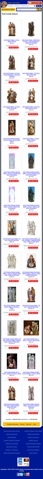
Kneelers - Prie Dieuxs (11, 450)
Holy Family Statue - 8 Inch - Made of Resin (12, 40)
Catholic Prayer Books (12, 443)
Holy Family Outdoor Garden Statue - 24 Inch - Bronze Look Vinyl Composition (31, 173)
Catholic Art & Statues (33, 434)
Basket (39, 6)
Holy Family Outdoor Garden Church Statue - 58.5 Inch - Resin (12, 307)
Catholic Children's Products (12, 440)
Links (34, 424)
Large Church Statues (33, 450)
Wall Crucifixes (33, 453)
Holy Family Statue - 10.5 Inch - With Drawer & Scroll (31, 107)
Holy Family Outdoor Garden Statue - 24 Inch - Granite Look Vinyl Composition (11, 173)
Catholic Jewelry (33, 440)
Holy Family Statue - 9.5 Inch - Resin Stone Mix (11, 107)
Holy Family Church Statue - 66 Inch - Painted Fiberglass (31, 306)
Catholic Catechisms (33, 437)
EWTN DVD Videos (11, 446)
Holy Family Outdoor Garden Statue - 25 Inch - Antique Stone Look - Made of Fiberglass (12, 273)
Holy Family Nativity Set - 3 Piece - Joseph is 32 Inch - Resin (12, 372)
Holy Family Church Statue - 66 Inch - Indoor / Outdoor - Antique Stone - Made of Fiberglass (12, 340)
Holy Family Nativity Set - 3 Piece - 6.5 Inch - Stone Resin (31, 339)
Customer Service (25, 5)
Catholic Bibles (12, 437)
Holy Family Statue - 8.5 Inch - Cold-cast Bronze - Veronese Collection (11, 75)
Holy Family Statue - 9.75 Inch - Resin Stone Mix (31, 74)
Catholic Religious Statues (33, 443)
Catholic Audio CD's (11, 434)
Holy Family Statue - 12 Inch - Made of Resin (31, 139)
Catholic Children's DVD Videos (33, 431)
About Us (28, 424)
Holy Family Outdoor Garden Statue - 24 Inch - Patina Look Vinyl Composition (31, 207)
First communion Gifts (33, 446)
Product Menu (9, 9)
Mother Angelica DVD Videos (12, 453)
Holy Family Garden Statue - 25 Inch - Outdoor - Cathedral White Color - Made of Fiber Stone (31, 240)
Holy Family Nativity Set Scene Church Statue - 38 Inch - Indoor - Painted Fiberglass (31, 273)
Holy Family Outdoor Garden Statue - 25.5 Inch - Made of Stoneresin (31, 405)
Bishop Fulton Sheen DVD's (12, 431)
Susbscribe (10, 5)
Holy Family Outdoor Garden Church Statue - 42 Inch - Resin (31, 372)
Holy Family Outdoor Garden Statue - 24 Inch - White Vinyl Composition (12, 207)
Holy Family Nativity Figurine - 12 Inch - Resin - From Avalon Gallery (11, 140)
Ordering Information (13, 424)
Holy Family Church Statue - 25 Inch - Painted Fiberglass (12, 239)
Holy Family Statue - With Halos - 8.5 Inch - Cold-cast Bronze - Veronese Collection (31, 41)
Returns (22, 424)
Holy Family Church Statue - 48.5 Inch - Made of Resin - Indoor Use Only (12, 405)
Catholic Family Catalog (14, 2)
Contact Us (16, 5)
